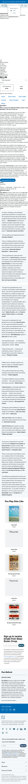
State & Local (17, 187)
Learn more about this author (8, 700)
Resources (4, 766)
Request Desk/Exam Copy (7, 180)
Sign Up (21, 645)
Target (23, 100)
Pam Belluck (5, 62)
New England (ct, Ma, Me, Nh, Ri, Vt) (12, 188)
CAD (14, 13)
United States (8, 187)
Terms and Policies (6, 770)
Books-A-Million (22, 96)
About (3, 762)
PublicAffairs (3, 72)
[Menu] (2, 5)
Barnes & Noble (12, 96)
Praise (1, 208)
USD (14, 10)
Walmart (3, 103)
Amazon (3, 96)
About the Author (4, 190)
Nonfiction (3, 184)
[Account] (22, 5)
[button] (14, 61)
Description (3, 105)
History (2, 187)
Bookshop (3, 100)
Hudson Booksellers (14, 100)
